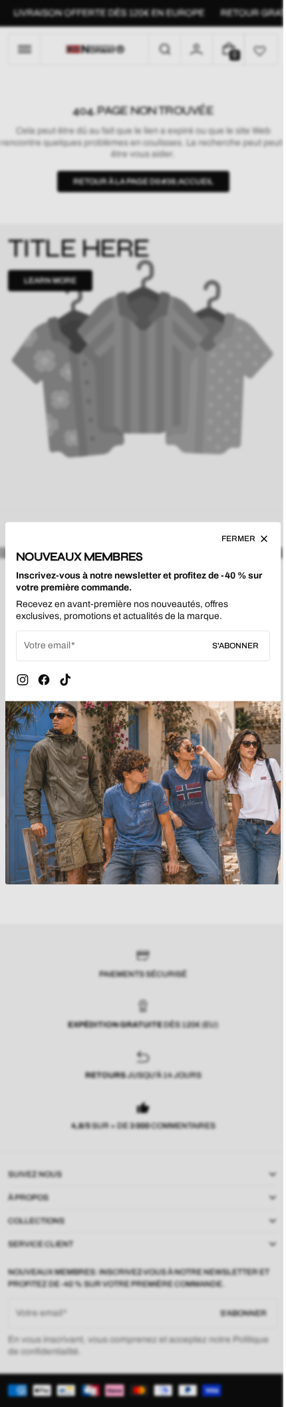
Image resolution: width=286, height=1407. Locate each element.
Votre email (47, 649)
